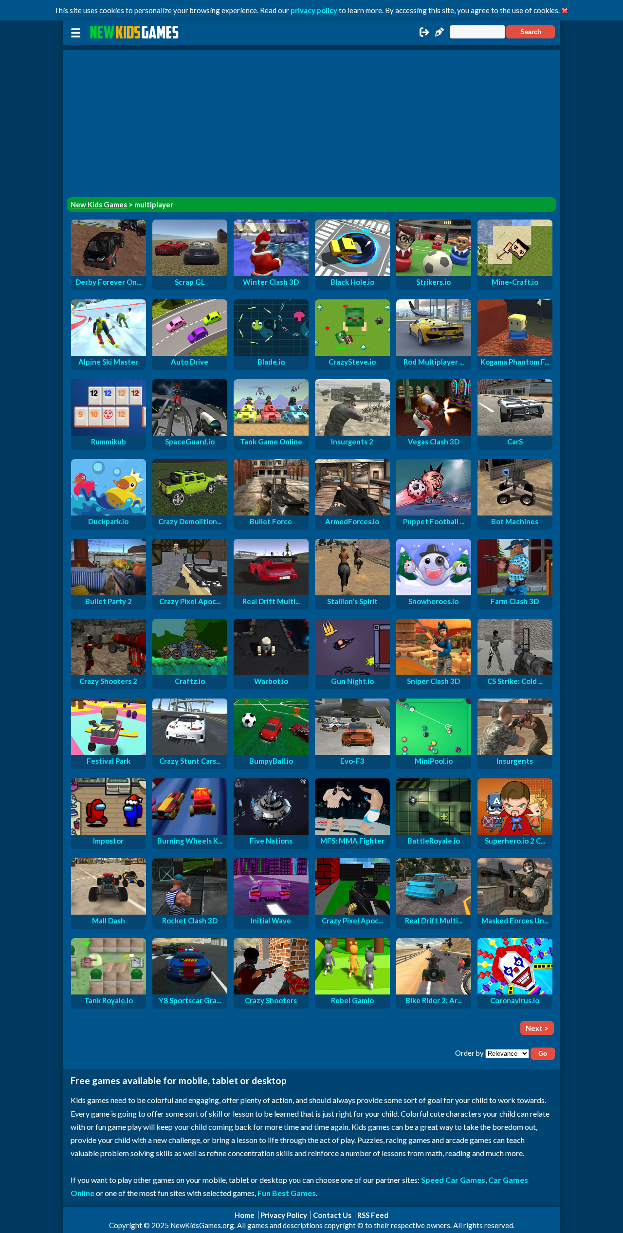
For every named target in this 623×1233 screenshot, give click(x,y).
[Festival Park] (108, 752)
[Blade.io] (271, 353)
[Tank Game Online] (271, 432)
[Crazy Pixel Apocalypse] (352, 911)
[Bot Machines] (514, 512)
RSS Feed (372, 1215)
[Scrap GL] (189, 273)
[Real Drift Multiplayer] (433, 911)
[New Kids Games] (136, 32)
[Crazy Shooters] (271, 991)
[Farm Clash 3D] (514, 592)
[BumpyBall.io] (271, 752)
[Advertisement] (311, 118)
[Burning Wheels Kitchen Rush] (189, 832)
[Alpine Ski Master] (108, 353)
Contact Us (332, 1215)
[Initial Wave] (271, 911)
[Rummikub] (108, 432)
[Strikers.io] (433, 273)
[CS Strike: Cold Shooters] (514, 672)
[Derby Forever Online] (108, 273)
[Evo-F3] (352, 752)
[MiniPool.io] (433, 752)
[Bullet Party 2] (108, 592)
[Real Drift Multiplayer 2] (271, 592)
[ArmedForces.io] (352, 512)
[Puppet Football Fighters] (433, 512)
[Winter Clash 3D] (271, 273)
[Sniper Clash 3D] (433, 672)
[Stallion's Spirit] (352, 592)
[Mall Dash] (108, 911)
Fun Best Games (286, 1192)
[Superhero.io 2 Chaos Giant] (514, 832)
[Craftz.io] (189, 672)
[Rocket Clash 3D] (189, 911)
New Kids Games (99, 204)
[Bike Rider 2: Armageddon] (433, 991)
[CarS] (514, 432)
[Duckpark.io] (108, 512)
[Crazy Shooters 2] (108, 672)
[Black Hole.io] (352, 273)
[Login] (424, 35)
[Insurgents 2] (352, 432)
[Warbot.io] (271, 672)
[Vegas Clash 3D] (433, 432)
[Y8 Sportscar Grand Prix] (189, 991)
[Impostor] (108, 832)
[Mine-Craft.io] (514, 273)
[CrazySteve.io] (352, 353)
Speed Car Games (453, 1179)
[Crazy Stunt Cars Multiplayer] (189, 752)
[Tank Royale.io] (108, 991)
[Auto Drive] (189, 353)
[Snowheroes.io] (433, 592)
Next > (537, 1028)
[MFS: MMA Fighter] (352, 832)
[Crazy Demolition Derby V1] (189, 512)
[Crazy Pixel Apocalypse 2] (189, 592)
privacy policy (314, 10)
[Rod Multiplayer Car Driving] (433, 353)
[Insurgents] (514, 752)
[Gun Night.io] (352, 672)
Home (245, 1215)
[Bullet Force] (271, 512)
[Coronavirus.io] (514, 991)
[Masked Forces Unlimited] (514, 911)
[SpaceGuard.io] (189, 432)
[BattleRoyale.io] (433, 832)
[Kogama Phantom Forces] (514, 353)
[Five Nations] (271, 832)
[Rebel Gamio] (352, 991)
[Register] (439, 35)
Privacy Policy (283, 1215)
